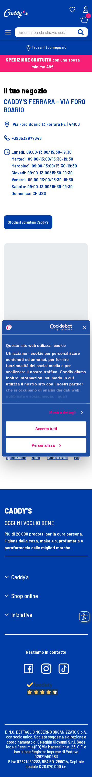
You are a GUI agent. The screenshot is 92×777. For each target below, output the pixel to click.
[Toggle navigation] (7, 32)
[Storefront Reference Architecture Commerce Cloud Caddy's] (16, 13)
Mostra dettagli (62, 412)
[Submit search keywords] (81, 32)
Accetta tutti (46, 428)
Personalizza (43, 445)
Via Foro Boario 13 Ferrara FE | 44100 (46, 124)
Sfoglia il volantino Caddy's (28, 222)
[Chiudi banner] (84, 327)
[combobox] (51, 32)
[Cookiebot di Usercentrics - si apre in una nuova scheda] (53, 327)
